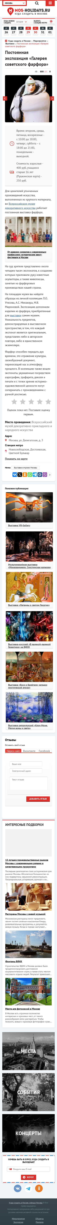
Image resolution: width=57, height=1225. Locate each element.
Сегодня (19, 22)
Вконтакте (29, 751)
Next (52, 98)
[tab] (13, 751)
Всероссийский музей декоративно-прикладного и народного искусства (28, 426)
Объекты (39, 1218)
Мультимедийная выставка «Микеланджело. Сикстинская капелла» (29, 566)
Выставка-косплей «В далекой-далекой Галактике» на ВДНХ (29, 645)
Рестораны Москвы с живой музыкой (25, 913)
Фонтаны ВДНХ (13, 961)
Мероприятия (39, 40)
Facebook (44, 751)
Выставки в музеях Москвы (25, 467)
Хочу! (30, 1177)
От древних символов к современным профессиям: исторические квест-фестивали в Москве (26, 254)
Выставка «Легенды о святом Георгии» (29, 605)
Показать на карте (16, 458)
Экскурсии (18, 1222)
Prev (5, 98)
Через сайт (13, 751)
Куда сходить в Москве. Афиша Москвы (26, 1202)
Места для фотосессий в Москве (22, 1008)
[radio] (13, 402)
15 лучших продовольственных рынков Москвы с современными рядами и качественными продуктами (26, 863)
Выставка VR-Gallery (19, 525)
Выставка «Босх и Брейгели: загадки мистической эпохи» (27, 686)
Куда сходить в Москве (31, 14)
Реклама (39, 1222)
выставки (15, 315)
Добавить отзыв (38, 798)
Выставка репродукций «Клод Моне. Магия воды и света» (28, 727)
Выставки (9, 43)
